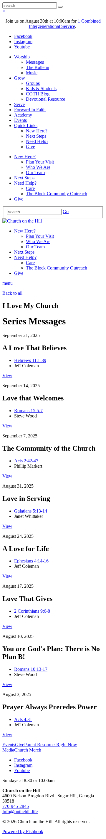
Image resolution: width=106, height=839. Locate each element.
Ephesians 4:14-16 (31, 560)
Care (30, 188)
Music (31, 72)
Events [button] (8, 744)
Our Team (35, 172)
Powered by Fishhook (22, 831)
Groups (33, 83)
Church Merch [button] (27, 749)
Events (20, 120)
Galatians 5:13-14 (30, 510)
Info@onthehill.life (20, 811)
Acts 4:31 (23, 719)
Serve (19, 104)
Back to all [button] (12, 293)
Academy (23, 114)
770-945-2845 (15, 806)
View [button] (7, 375)
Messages (35, 62)
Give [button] (19, 744)
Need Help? (37, 141)
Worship (22, 56)
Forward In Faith (30, 109)
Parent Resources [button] (40, 744)
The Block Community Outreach (56, 193)
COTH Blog (37, 93)
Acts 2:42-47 (26, 460)
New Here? (36, 130)
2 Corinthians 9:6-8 (32, 611)
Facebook (23, 36)
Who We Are (38, 167)
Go (66, 211)
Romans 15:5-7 (28, 410)
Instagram (23, 41)
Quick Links (25, 125)
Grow (19, 77)
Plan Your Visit (40, 161)
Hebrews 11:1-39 (30, 360)
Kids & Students (41, 88)
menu (7, 283)
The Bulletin (37, 67)
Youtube (22, 46)
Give (30, 146)
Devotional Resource (45, 99)
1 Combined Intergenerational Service (65, 23)
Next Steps (36, 136)
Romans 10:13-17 (30, 669)
